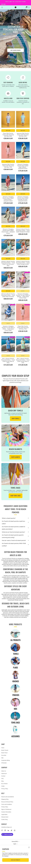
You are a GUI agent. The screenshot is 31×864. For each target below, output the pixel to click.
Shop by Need (4, 817)
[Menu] (2, 7)
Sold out (22, 290)
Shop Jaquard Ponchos (15, 50)
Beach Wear (4, 752)
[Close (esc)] (29, 847)
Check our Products (15, 860)
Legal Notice (4, 814)
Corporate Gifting (5, 760)
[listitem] (15, 1)
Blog (2, 781)
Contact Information (6, 812)
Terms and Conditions (6, 804)
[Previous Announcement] (1, 2)
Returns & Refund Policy (7, 801)
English (14, 844)
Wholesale (4, 763)
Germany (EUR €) (15, 841)
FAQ (2, 778)
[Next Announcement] (30, 2)
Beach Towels (4, 750)
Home (2, 747)
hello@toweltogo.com (6, 827)
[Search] (29, 7)
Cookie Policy (4, 819)
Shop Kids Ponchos (15, 46)
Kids (2, 757)
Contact (3, 776)
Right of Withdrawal (6, 809)
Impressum (4, 773)
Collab (2, 786)
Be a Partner (4, 783)
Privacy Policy (4, 788)
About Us (3, 771)
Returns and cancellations (7, 796)
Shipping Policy (5, 799)
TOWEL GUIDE (3, 4)
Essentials (3, 755)
